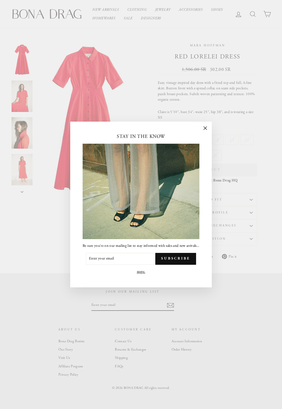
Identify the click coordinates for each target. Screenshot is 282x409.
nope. (141, 271)
